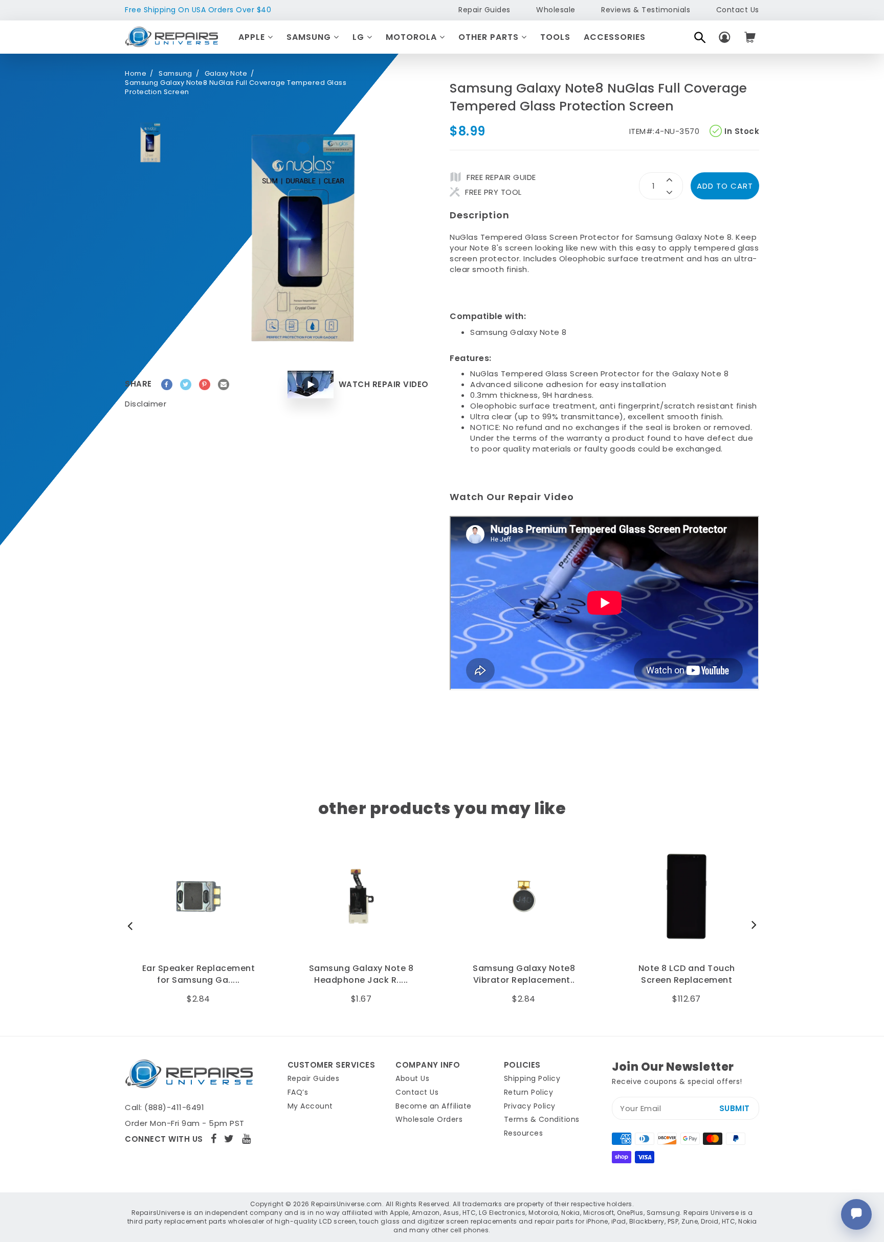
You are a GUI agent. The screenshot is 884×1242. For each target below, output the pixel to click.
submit (734, 1108)
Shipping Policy (532, 1078)
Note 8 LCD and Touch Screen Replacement (686, 974)
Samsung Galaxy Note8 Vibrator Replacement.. (524, 974)
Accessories (615, 37)
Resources (523, 1133)
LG (359, 37)
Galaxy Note (226, 73)
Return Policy (529, 1092)
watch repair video (384, 384)
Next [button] (751, 925)
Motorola (412, 37)
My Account (310, 1106)
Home (135, 73)
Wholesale (556, 10)
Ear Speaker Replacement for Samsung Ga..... (198, 974)
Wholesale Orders (428, 1119)
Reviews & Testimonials (645, 10)
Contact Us (737, 10)
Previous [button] (132, 925)
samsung (175, 73)
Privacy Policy (530, 1106)
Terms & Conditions (542, 1119)
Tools (555, 37)
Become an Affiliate (433, 1106)
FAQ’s (298, 1092)
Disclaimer (145, 403)
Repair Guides (484, 10)
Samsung (310, 37)
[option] (150, 142)
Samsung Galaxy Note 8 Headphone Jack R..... (361, 974)
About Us (412, 1078)
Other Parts (489, 37)
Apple (253, 37)
